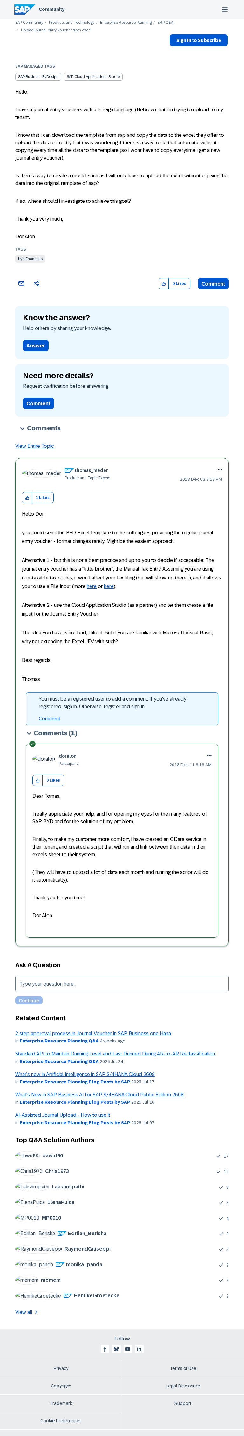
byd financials (30, 259)
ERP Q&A (165, 23)
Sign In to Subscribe (198, 40)
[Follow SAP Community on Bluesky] (116, 1349)
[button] (164, 283)
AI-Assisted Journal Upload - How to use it (62, 1115)
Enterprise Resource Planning (126, 23)
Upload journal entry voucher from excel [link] (56, 30)
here (92, 586)
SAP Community (29, 23)
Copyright (61, 1385)
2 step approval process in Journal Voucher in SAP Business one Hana (93, 1033)
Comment (213, 284)
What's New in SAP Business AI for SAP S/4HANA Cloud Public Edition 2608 (99, 1094)
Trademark (61, 1403)
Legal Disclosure (183, 1385)
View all (23, 1312)
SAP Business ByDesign (38, 77)
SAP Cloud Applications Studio (93, 77)
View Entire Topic (34, 446)
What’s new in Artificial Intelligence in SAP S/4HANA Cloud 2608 (85, 1074)
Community (51, 9)
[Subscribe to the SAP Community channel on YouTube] (127, 1349)
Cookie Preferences (61, 1420)
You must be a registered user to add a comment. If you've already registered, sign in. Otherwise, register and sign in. (112, 702)
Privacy (61, 1368)
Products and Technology (71, 23)
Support (183, 1403)
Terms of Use (183, 1368)
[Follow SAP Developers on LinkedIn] (139, 1349)
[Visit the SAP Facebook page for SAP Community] (104, 1349)
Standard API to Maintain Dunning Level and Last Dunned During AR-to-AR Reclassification (115, 1053)
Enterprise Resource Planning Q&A (59, 1040)
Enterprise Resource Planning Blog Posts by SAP (75, 1081)
